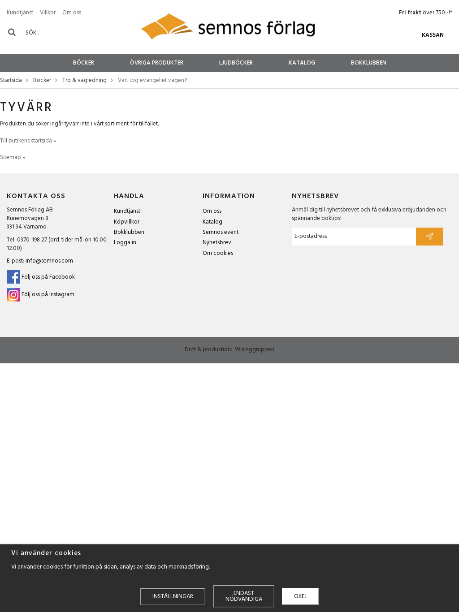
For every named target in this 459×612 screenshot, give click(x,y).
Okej (300, 596)
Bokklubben (368, 63)
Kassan (433, 35)
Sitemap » (12, 157)
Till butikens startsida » (28, 141)
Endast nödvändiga (243, 596)
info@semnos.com (49, 261)
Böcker (83, 63)
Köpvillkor (126, 222)
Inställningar (172, 596)
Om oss (71, 12)
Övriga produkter (156, 63)
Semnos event (220, 232)
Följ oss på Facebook (47, 277)
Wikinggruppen (254, 349)
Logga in (125, 242)
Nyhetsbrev (217, 242)
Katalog (302, 63)
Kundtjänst (20, 12)
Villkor (48, 12)
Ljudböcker (236, 63)
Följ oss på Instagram (48, 295)
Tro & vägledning (84, 81)
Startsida (11, 81)
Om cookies (218, 253)
